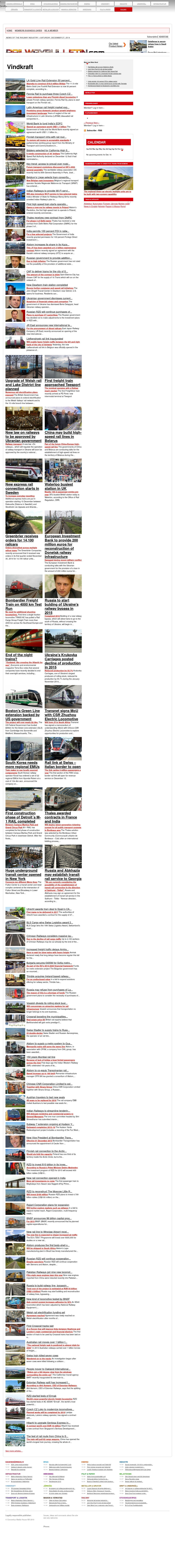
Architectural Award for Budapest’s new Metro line (103, 86)
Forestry (106, 203)
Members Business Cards (28, 30)
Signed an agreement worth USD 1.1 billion (46, 126)
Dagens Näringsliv (14, 4)
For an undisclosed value (38, 979)
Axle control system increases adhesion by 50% (49, 1302)
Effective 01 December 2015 (39, 1140)
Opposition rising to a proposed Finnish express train (104, 74)
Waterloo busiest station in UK (59, 486)
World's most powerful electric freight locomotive (49, 1398)
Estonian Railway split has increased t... (48, 1382)
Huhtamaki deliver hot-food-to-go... (98, 1479)
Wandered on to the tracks (39, 1358)
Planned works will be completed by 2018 (46, 1412)
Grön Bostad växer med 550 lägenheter (137, 1476)
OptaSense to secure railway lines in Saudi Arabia (157, 44)
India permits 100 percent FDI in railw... (48, 231)
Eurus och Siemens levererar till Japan (23, 1493)
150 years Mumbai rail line (41, 1057)
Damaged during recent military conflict (63, 560)
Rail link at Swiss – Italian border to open (63, 764)
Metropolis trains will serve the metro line (46, 1046)
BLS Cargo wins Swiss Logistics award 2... (50, 922)
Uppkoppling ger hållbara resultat (59, 1505)
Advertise (163, 36)
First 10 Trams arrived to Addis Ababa (100, 76)
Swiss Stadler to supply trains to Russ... (48, 1030)
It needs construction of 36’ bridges (43, 153)
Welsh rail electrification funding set (46, 1312)
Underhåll (141, 4)
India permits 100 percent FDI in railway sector (102, 81)
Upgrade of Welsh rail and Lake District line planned (23, 384)
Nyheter (101, 206)
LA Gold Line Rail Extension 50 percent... (49, 80)
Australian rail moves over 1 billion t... (47, 1342)
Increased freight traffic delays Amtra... (48, 949)
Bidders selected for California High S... (48, 150)
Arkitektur (88, 203)
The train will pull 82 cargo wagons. (43, 1439)
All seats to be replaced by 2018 (41, 1100)
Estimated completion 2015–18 (41, 1127)
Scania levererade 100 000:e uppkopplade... (139, 1465)
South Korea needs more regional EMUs (22, 764)
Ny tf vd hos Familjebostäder (134, 1505)
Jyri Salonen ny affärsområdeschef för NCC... (139, 1488)
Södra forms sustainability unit (96, 1476)
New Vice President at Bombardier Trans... (50, 1137)
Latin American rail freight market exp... (48, 107)
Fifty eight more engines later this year (45, 1275)
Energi (87, 4)
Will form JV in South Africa (57, 722)
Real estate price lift (36, 1019)
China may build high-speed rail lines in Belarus (63, 436)
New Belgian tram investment (40, 180)
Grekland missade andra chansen (21, 1467)
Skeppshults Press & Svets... (58, 1503)
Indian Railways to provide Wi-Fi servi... (48, 190)
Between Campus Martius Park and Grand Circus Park (21, 826)
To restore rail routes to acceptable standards (48, 140)
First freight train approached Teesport (62, 382)
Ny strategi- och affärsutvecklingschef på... (62, 1488)
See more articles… (14, 1451)
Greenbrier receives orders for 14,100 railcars (21, 540)
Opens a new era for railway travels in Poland (48, 207)
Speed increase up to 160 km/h (41, 1073)
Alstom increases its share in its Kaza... (48, 244)
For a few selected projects (39, 234)
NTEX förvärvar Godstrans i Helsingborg (23, 1503)
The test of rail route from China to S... (47, 1436)
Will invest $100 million (37, 1194)
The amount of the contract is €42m (43, 274)
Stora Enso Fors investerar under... (136, 1493)
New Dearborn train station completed (47, 284)
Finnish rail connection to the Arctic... (47, 1151)
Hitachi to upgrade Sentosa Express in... (48, 1422)
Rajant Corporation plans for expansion (48, 1204)
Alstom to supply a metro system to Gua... (49, 1043)
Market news (123, 203)
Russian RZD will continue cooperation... (49, 1258)
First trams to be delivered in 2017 (42, 912)
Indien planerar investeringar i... (135, 1467)
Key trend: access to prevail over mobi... (48, 163)
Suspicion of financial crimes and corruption (47, 301)
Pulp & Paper (105, 9)
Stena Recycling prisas (132, 1479)
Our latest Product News (115, 45)
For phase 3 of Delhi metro (39, 220)
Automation (98, 203)
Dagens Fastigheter (68, 4)
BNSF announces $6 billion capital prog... (49, 1218)
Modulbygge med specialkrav (134, 1500)
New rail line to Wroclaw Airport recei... (48, 1231)
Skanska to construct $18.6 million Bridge (46, 83)
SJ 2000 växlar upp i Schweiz (58, 1493)
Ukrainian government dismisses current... (49, 298)
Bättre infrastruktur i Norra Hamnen (22, 1476)
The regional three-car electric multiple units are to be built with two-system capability (107, 193)
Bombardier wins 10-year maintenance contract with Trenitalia (107, 84)
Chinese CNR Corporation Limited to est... (49, 1083)
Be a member (51, 30)
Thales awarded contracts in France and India (61, 817)
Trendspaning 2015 (55, 1481)
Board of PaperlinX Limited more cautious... (100, 1481)
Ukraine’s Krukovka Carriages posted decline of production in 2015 (63, 661)
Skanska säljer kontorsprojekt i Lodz (60, 1465)
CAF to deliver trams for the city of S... (47, 271)
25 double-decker (35, 1033)
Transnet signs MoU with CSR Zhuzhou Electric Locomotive (61, 714)
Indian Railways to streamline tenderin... (48, 1110)
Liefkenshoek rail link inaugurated (45, 338)
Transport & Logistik (32, 9)
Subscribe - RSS (94, 130)
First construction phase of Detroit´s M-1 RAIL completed (23, 817)
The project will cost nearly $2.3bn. (21, 722)
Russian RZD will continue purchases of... (49, 311)
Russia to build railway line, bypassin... (48, 1285)
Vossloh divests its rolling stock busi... (47, 1003)
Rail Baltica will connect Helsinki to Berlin (100, 67)
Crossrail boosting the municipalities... (47, 1016)
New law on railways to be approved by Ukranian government (23, 436)
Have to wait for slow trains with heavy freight (48, 952)
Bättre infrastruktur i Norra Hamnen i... (22, 1500)
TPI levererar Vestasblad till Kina (21, 1488)
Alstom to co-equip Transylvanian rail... (48, 1070)
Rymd (123, 206)
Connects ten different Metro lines (21, 882)
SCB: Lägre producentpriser (19, 1465)
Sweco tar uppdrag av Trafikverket (21, 1479)
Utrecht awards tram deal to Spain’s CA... (49, 909)
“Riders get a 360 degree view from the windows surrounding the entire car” (49, 1373)
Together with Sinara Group (39, 1086)
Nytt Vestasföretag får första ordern (22, 1491)
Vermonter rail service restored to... (97, 1500)
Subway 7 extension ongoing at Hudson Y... (50, 1124)
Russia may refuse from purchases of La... (50, 989)
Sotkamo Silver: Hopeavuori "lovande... (99, 1491)
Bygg (32, 4)
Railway (123, 9)
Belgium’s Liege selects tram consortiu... (49, 177)
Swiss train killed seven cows (42, 1355)
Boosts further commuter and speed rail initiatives (50, 288)
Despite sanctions (35, 1261)
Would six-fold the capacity (39, 1154)
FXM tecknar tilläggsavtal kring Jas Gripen (138, 1469)
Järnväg (14, 9)
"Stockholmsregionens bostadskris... (136, 1503)
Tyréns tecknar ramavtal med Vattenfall (99, 1465)
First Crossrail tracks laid (40, 1326)
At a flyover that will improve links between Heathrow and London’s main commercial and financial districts (53, 1330)
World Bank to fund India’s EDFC (44, 123)
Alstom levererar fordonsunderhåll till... (137, 1491)
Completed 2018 (52, 616)
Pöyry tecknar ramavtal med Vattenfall (98, 1467)
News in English (91, 206)
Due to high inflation (36, 261)
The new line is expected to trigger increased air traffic (52, 1234)
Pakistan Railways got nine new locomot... (49, 1272)
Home (9, 30)
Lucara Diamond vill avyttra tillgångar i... (99, 1488)
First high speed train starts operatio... (47, 204)
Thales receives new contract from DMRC (49, 217)
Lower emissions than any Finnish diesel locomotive (51, 97)
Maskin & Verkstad (68, 9)
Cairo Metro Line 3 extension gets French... (100, 1505)
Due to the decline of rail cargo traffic (44, 939)
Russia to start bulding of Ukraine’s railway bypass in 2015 (61, 606)
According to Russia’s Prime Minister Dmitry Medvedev (52, 1167)
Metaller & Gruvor (51, 9)
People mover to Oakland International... (48, 1369)
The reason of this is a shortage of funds (46, 992)
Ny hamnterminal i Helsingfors (20, 1481)
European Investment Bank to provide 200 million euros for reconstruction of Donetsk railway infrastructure (62, 546)
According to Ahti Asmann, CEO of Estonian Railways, (52, 1385)
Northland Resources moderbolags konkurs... (101, 1493)
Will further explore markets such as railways (47, 1207)
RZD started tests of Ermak (41, 1395)
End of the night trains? (19, 656)
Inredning (87, 9)
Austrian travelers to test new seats (46, 1097)
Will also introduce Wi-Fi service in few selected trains (52, 194)
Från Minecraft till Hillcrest (57, 1476)
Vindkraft (105, 4)
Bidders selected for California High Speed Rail (103, 71)
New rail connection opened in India (46, 1178)
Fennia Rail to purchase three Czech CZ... (49, 93)
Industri (123, 4)
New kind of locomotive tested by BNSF (48, 1299)
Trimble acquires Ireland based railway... (48, 976)
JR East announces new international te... (49, 325)
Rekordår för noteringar (18, 1469)
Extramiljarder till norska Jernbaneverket (61, 1491)
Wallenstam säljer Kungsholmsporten (60, 1467)
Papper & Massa (113, 206)
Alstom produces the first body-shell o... (48, 1245)
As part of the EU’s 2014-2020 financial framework (50, 965)
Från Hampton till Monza (56, 1479)
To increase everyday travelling (20, 496)
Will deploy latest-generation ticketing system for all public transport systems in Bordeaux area (63, 827)
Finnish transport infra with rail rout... (46, 137)
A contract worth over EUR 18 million (44, 1425)
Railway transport (13, 444)
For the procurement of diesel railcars (44, 328)
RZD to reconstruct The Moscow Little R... (49, 1191)
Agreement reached (36, 1315)
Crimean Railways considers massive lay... (50, 936)
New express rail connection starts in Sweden (22, 488)
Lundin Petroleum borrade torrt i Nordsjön (100, 1469)
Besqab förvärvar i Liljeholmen (58, 1469)
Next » (96, 122)
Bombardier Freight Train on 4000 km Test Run (23, 604)
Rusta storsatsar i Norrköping (20, 1505)
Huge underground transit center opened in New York (23, 874)
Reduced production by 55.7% (59, 670)
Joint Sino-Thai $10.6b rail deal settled (100, 69)
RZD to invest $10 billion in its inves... (47, 1164)
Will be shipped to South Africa (41, 1248)
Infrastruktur (159, 4)
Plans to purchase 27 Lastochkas (42, 315)
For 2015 (31, 1221)
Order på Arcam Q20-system (58, 1500)
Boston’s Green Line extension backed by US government (22, 714)
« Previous (88, 122)
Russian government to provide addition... (49, 258)
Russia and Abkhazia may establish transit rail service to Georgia (63, 874)
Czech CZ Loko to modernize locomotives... (50, 1409)
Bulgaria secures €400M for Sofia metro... (49, 962)
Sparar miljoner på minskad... (134, 1481)
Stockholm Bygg (51, 4)
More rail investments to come (41, 1181)
